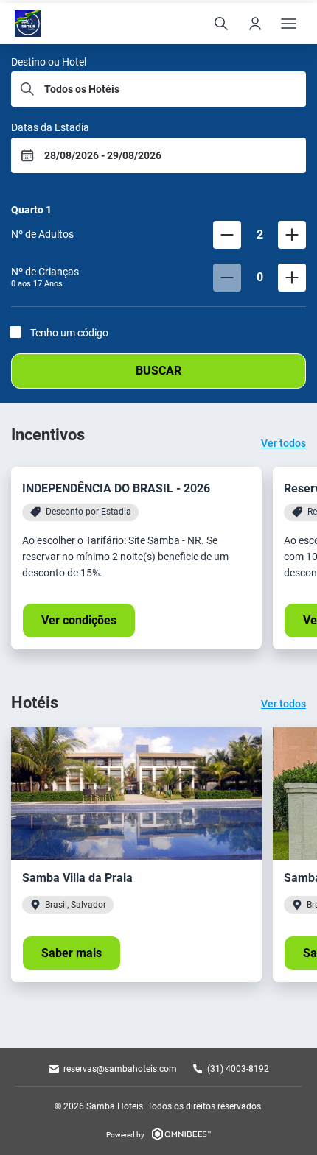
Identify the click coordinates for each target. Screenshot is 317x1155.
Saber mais (71, 953)
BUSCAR (158, 371)
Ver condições (78, 620)
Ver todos (283, 443)
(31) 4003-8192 (238, 1069)
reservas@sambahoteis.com (120, 1069)
